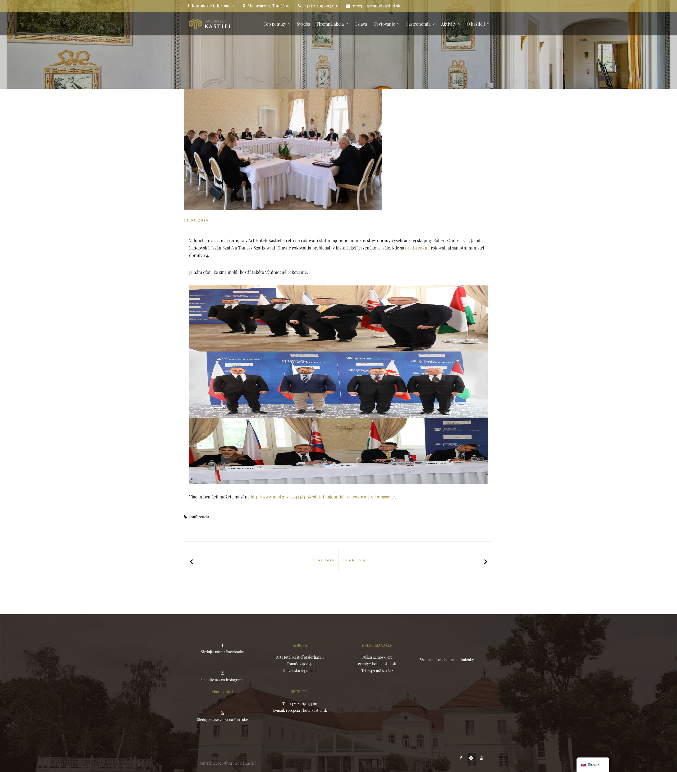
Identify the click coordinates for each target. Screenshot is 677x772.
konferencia (199, 516)
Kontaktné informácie (213, 5)
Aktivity (448, 24)
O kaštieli (476, 24)
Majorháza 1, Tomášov (268, 5)
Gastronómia (418, 24)
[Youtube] (482, 758)
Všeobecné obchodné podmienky (447, 659)
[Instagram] (471, 758)
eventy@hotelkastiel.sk (377, 663)
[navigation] (593, 764)
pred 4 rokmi (417, 248)
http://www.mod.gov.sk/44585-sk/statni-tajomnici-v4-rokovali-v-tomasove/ (323, 497)
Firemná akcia (330, 24)
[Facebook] (461, 758)
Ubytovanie (384, 24)
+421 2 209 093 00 (320, 5)
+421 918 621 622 (380, 670)
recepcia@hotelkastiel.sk (376, 5)
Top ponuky (275, 24)
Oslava (360, 24)
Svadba (303, 24)
